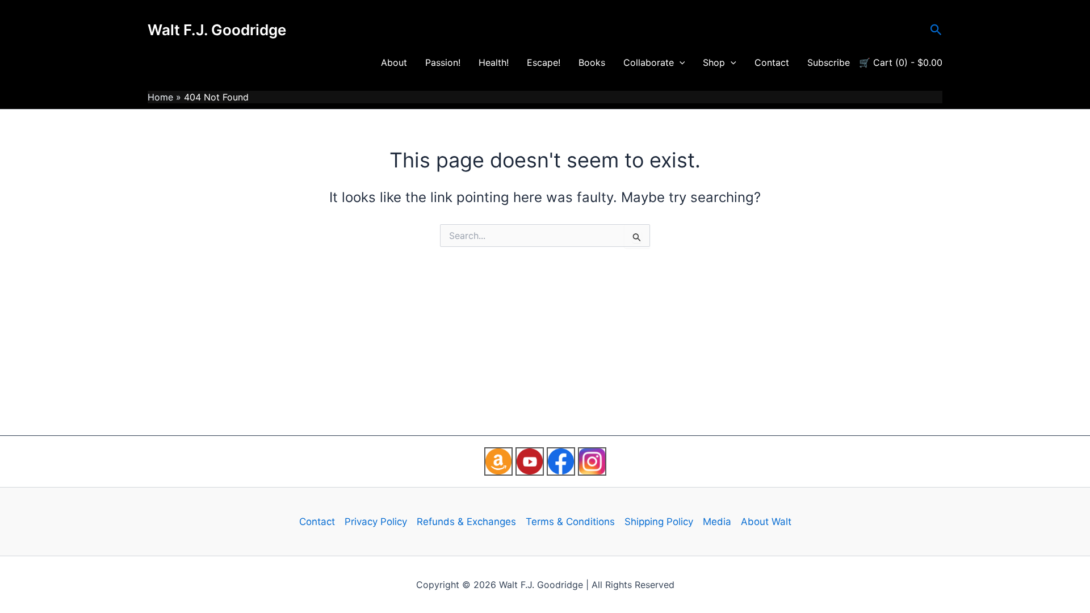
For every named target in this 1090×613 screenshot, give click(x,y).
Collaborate (648, 62)
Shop (714, 62)
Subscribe (828, 62)
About (394, 62)
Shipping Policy (658, 521)
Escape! (543, 62)
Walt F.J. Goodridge (217, 30)
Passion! (442, 62)
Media (717, 521)
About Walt (766, 521)
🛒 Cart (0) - (900, 62)
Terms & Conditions (570, 521)
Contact (771, 62)
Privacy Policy (376, 521)
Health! (494, 62)
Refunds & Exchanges (466, 521)
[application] (679, 62)
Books (591, 62)
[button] (936, 30)
